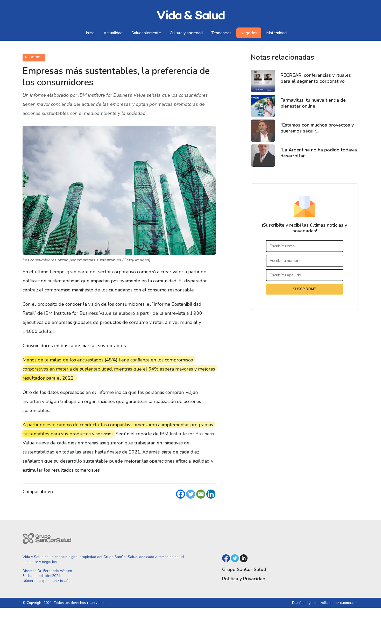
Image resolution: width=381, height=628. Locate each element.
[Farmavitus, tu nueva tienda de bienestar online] (263, 106)
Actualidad (113, 33)
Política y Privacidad (243, 579)
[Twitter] (190, 494)
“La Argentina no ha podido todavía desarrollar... (318, 153)
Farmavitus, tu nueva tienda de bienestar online (313, 103)
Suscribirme (304, 289)
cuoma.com (349, 602)
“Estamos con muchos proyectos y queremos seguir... (317, 128)
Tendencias (221, 33)
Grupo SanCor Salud (244, 569)
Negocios (248, 33)
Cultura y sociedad (186, 33)
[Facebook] (180, 494)
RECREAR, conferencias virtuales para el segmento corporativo (315, 78)
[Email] (200, 494)
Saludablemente (146, 33)
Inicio (90, 33)
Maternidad (276, 33)
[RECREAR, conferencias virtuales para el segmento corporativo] (263, 81)
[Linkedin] (210, 494)
